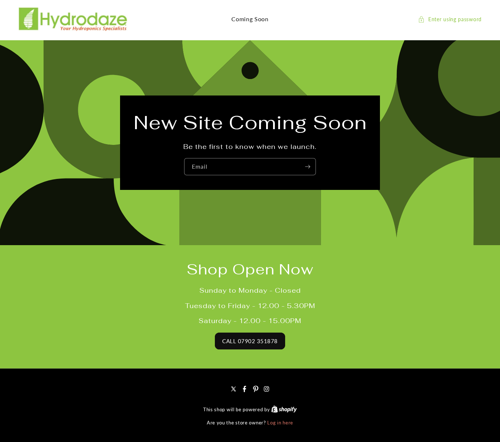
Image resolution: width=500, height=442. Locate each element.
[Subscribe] (307, 166)
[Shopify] (284, 409)
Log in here (280, 423)
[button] (450, 19)
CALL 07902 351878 (250, 341)
